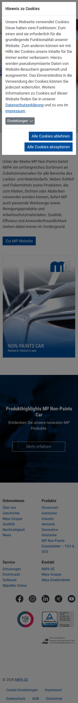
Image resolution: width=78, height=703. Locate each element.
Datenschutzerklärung (24, 105)
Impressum (15, 111)
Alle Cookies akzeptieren (48, 147)
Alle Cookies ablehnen (51, 136)
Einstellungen (17, 121)
